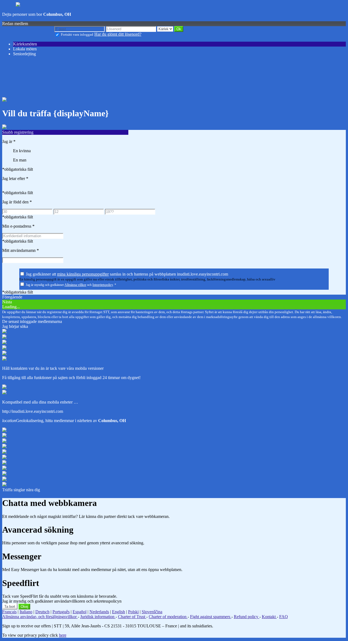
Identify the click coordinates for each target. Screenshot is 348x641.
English (118, 611)
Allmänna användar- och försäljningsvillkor (40, 616)
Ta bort (9, 607)
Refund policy (246, 616)
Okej (24, 607)
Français (9, 611)
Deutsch (42, 611)
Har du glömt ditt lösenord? (117, 34)
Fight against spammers (210, 616)
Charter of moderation (168, 616)
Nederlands (99, 611)
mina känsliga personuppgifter (83, 274)
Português (61, 611)
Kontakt (269, 616)
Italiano (26, 611)
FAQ (283, 616)
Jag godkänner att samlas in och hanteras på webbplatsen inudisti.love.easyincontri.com (127, 274)
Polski (133, 611)
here (62, 635)
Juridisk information (98, 616)
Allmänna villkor (75, 285)
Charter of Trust (132, 616)
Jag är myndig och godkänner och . (71, 285)
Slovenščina (152, 611)
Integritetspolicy (102, 285)
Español (79, 611)
